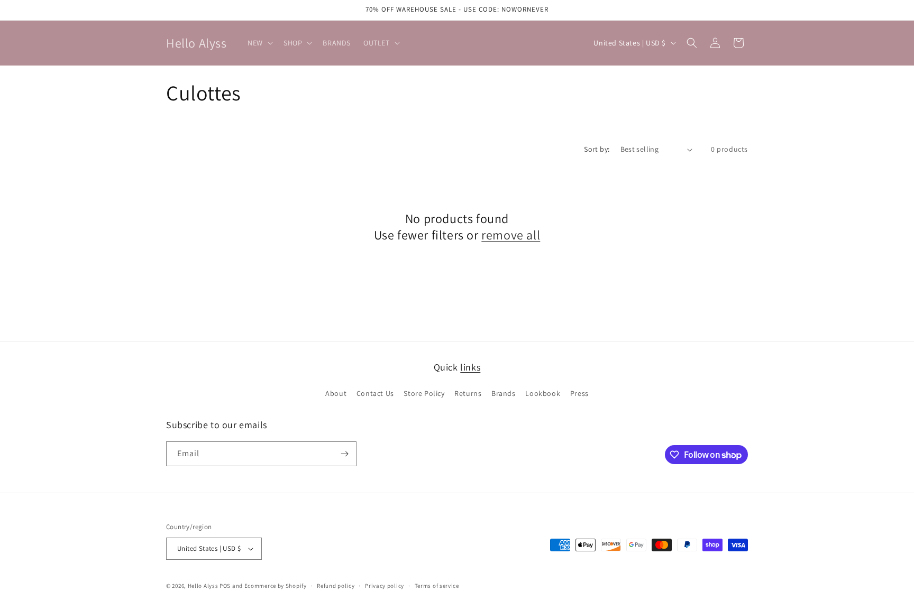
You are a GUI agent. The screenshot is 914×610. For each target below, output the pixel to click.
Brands (503, 393)
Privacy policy (384, 585)
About (335, 393)
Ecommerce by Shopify (275, 585)
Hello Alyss (203, 585)
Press (579, 393)
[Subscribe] (344, 453)
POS (225, 585)
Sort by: (596, 149)
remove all (510, 235)
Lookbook (542, 393)
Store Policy (424, 393)
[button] (259, 43)
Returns (467, 393)
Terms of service (437, 585)
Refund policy (335, 585)
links (470, 367)
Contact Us (375, 393)
